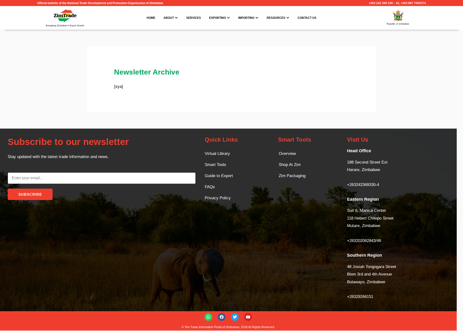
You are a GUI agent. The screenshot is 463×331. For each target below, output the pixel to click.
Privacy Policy (218, 198)
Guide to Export (219, 175)
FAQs (210, 187)
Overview (287, 153)
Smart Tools (215, 164)
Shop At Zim (290, 164)
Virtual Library (217, 153)
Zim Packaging (292, 175)
